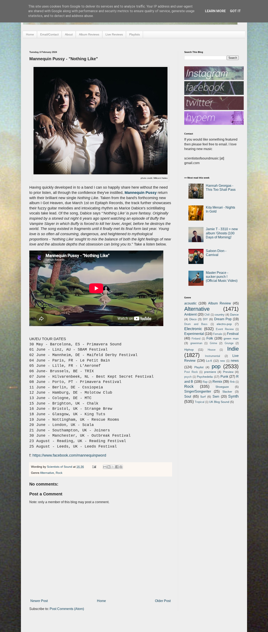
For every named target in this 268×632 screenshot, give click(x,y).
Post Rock (191, 371)
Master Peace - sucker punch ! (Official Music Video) (221, 276)
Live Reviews (114, 34)
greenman (196, 343)
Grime (213, 343)
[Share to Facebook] (117, 467)
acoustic (190, 303)
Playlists (134, 34)
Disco (193, 319)
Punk (224, 376)
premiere (210, 371)
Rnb (232, 381)
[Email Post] (94, 466)
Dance (234, 314)
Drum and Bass (195, 324)
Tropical (199, 401)
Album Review (219, 303)
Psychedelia (205, 376)
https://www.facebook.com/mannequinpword (69, 455)
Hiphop (189, 349)
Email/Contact (49, 34)
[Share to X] (113, 467)
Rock (59, 472)
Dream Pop (223, 319)
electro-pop (224, 324)
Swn (216, 396)
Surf (203, 396)
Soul (187, 396)
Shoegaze (222, 386)
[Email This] (105, 467)
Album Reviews (89, 34)
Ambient (190, 314)
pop (216, 366)
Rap (205, 381)
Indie (233, 349)
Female (217, 334)
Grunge (229, 343)
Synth (233, 396)
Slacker (227, 391)
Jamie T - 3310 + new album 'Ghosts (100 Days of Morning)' (222, 233)
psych (188, 376)
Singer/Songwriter (197, 391)
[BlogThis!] (109, 467)
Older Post (163, 601)
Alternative (47, 472)
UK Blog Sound (219, 401)
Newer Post (39, 601)
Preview (228, 371)
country (219, 314)
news (235, 360)
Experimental (194, 334)
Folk (209, 338)
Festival (233, 334)
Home (30, 34)
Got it (235, 11)
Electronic (193, 328)
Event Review (225, 329)
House (211, 349)
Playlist (199, 367)
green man (231, 338)
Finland (196, 338)
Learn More (215, 11)
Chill (207, 314)
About (69, 34)
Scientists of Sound (60, 466)
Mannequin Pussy (141, 193)
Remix (217, 381)
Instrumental (212, 356)
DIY (205, 319)
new (222, 360)
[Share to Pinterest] (121, 467)
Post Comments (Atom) (67, 609)
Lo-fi (209, 360)
